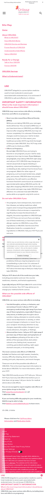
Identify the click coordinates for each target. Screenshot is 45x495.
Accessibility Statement (10, 436)
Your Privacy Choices (10, 452)
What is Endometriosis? (12, 76)
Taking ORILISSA (10, 54)
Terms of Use (7, 442)
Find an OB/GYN (10, 66)
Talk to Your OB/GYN (12, 62)
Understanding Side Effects (14, 51)
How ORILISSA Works (12, 41)
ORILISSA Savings (10, 71)
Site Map (5, 434)
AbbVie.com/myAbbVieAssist (17, 404)
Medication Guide (23, 421)
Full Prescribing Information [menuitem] (12, 2)
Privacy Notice (7, 444)
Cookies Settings (8, 449)
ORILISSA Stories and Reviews (15, 44)
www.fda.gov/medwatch (15, 392)
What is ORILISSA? (11, 37)
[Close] (38, 239)
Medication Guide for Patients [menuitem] (31, 2)
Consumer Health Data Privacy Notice (16, 447)
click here (12, 463)
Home (4, 30)
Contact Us (6, 439)
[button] (40, 13)
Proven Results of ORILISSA (14, 47)
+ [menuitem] (42, 2)
